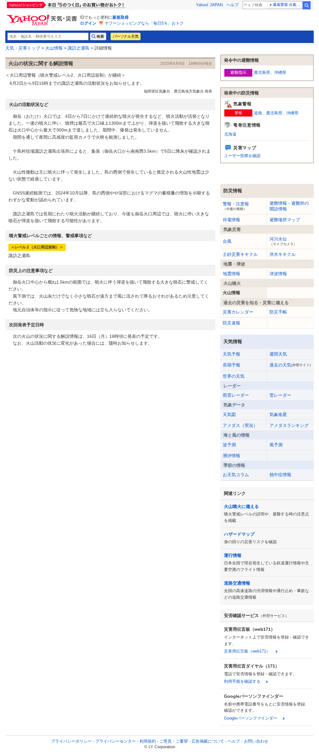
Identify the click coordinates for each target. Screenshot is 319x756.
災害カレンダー (238, 311)
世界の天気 (234, 376)
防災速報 (231, 322)
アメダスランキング (289, 425)
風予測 (276, 444)
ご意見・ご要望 (174, 741)
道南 (258, 113)
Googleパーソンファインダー (250, 718)
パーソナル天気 (125, 36)
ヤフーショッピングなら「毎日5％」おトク (144, 23)
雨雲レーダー (236, 395)
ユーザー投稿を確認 (242, 155)
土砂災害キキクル (240, 254)
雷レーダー (280, 395)
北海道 (230, 134)
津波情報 (278, 273)
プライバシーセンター (115, 741)
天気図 (229, 414)
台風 (227, 241)
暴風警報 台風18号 (287, 4)
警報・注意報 (236, 206)
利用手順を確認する (242, 681)
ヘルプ (232, 4)
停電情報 (231, 219)
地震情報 (231, 273)
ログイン (88, 23)
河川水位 (283, 241)
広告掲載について (208, 741)
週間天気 (278, 354)
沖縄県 (280, 72)
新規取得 (120, 17)
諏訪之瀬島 (78, 47)
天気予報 (231, 354)
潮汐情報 (231, 455)
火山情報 (54, 47)
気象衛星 (278, 414)
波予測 (229, 444)
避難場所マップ (284, 219)
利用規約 (148, 741)
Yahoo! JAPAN (209, 4)
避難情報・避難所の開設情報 (289, 206)
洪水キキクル (282, 254)
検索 (306, 5)
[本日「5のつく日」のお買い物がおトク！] (80, 5)
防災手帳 (278, 311)
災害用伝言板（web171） (247, 651)
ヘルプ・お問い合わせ (248, 741)
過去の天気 (290, 364)
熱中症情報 (280, 474)
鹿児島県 (262, 72)
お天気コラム (236, 474)
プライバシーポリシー (71, 741)
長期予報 (231, 364)
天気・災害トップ (22, 47)
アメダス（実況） (240, 425)
